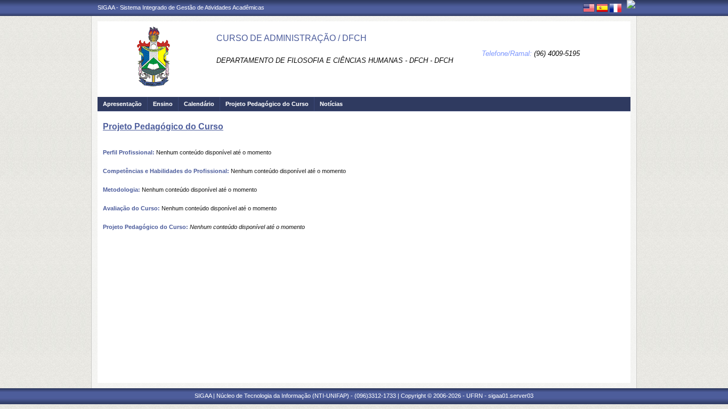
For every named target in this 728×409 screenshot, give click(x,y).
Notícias (331, 104)
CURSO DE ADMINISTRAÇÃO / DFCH (291, 38)
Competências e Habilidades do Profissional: (166, 171)
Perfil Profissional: (129, 152)
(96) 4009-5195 (557, 54)
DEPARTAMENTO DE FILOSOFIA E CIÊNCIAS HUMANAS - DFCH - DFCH (334, 60)
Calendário (199, 104)
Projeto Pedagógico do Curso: (145, 227)
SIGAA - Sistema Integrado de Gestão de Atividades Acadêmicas (181, 7)
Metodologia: (121, 189)
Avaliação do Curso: (131, 208)
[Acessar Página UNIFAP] (631, 4)
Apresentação (122, 104)
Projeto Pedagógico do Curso (267, 104)
